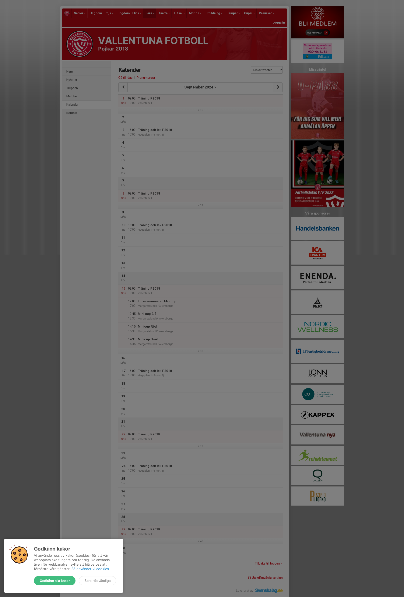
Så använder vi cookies (90, 569)
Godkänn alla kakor (55, 581)
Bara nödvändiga (97, 581)
